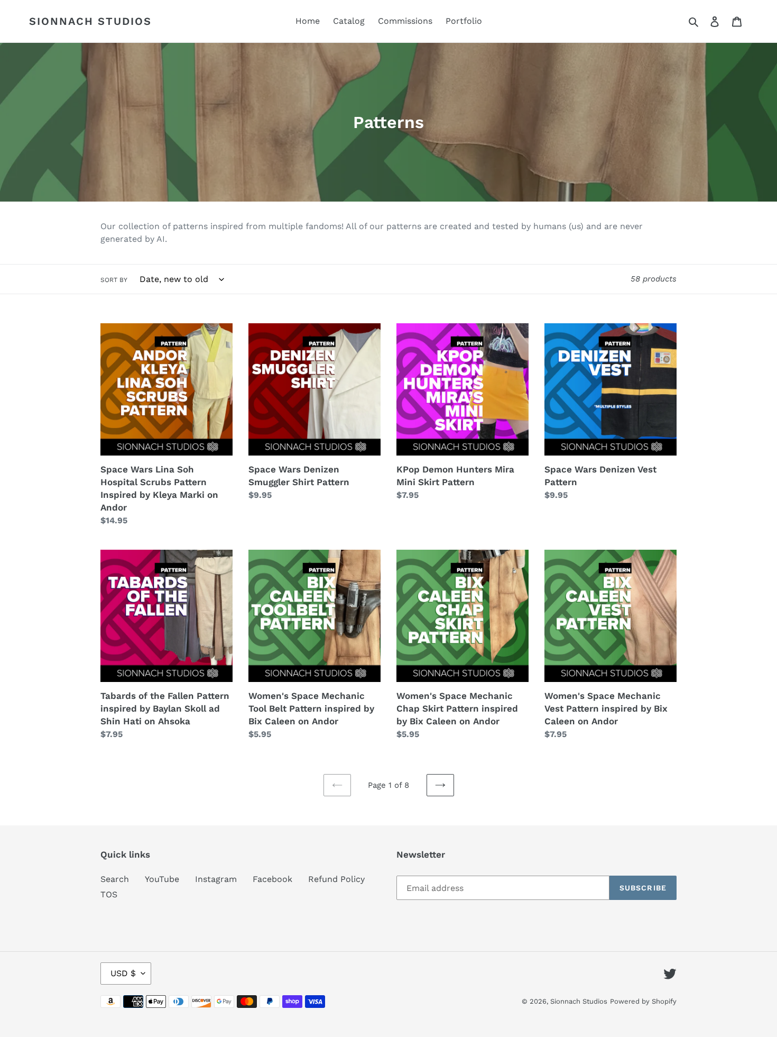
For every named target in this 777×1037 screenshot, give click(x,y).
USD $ (123, 973)
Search (114, 879)
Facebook (272, 879)
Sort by (113, 280)
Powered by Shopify (643, 1001)
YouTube (162, 879)
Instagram (216, 879)
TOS (108, 894)
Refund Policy (336, 879)
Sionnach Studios (90, 21)
